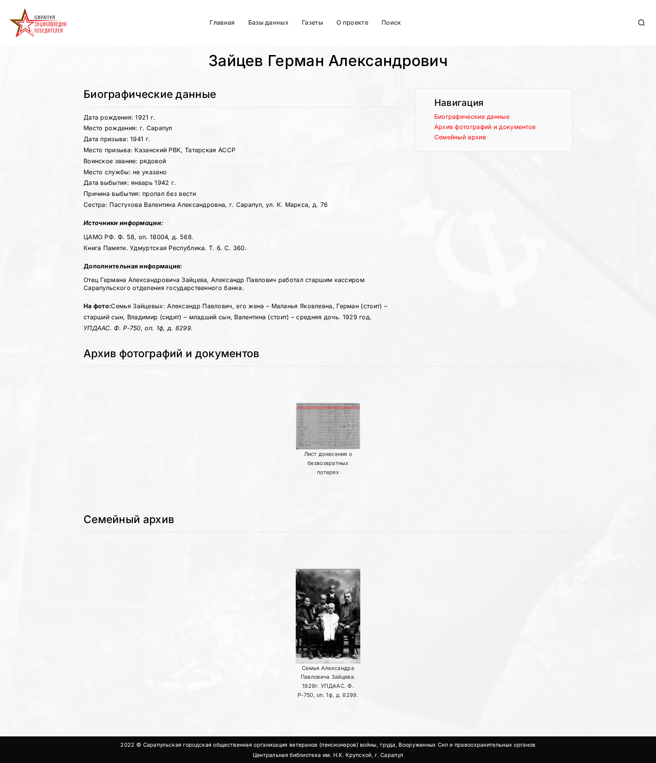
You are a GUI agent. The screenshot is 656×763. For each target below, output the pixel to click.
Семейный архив (460, 137)
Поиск (391, 22)
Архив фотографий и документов (485, 127)
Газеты (312, 22)
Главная (222, 22)
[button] (642, 22)
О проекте (352, 22)
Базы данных (268, 22)
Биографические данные (471, 116)
